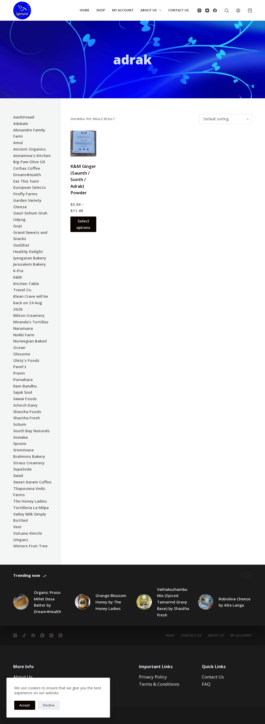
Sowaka (20, 437)
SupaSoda (22, 469)
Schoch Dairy (25, 405)
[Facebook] (215, 10)
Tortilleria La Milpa (31, 507)
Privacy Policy (153, 677)
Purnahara (23, 379)
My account (241, 635)
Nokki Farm (23, 334)
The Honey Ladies (30, 501)
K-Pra (18, 270)
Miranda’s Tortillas (30, 321)
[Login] (238, 10)
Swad (18, 475)
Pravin (19, 373)
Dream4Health (27, 174)
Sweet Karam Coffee (32, 481)
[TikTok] (24, 635)
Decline (49, 705)
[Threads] (60, 635)
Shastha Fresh (26, 417)
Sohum (19, 424)
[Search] (227, 10)
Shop (100, 10)
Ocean (19, 347)
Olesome (21, 353)
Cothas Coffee (26, 168)
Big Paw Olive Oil (29, 161)
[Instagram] (199, 10)
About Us (149, 10)
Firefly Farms (25, 193)
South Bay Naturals (31, 430)
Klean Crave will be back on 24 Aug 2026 (30, 303)
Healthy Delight (28, 251)
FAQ (206, 684)
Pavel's (19, 366)
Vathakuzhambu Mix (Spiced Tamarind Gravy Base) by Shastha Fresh (173, 602)
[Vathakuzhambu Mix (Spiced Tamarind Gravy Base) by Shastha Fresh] (144, 602)
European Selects (29, 187)
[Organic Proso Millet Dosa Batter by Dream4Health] (21, 602)
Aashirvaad (23, 117)
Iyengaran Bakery (29, 257)
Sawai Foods (25, 398)
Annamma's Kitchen (32, 155)
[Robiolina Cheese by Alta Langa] (206, 602)
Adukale (20, 123)
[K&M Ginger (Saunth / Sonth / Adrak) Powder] (83, 143)
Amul (18, 142)
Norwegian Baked (30, 341)
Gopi (17, 225)
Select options (83, 224)
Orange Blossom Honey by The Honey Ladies (110, 602)
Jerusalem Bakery (29, 264)
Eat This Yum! (26, 181)
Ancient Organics (29, 149)
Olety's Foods (26, 360)
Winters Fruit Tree (30, 545)
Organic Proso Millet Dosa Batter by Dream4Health (47, 602)
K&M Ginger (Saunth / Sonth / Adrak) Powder (83, 179)
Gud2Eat (21, 245)
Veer (17, 526)
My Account (123, 10)
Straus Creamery (29, 462)
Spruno (19, 443)
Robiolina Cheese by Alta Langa (235, 602)
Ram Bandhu (25, 386)
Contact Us (178, 10)
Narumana (23, 328)
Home (84, 10)
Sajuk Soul (22, 392)
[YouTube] (207, 10)
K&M (17, 277)
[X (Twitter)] (51, 635)
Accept (24, 705)
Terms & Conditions (159, 684)
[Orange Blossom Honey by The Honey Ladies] (82, 602)
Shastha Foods (27, 411)
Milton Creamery (29, 315)
